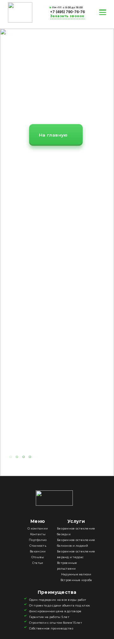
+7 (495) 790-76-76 (67, 12)
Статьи (37, 563)
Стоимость (37, 545)
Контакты (38, 534)
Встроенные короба (76, 580)
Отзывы (37, 557)
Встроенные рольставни (67, 565)
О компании (38, 528)
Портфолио (38, 540)
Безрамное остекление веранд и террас (76, 554)
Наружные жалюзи (76, 574)
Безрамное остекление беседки (76, 531)
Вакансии (38, 551)
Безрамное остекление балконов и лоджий (76, 542)
